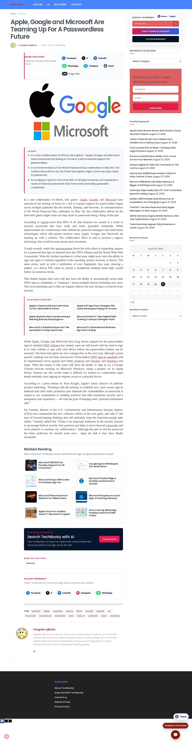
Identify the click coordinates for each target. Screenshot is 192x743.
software (93, 615)
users (104, 615)
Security (22, 13)
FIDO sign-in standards (104, 357)
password (60, 615)
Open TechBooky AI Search (156, 31)
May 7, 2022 (47, 45)
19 (148, 284)
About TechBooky (64, 688)
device (69, 611)
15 (170, 277)
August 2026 (155, 248)
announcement (64, 248)
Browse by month (139, 309)
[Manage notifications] (6, 736)
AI (48, 4)
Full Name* (155, 89)
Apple (47, 611)
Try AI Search (109, 539)
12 (148, 277)
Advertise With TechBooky (68, 692)
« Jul (132, 302)
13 (156, 277)
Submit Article (62, 701)
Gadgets (76, 4)
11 (141, 277)
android (36, 611)
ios (109, 611)
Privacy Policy (62, 706)
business (58, 611)
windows (115, 615)
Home (13, 13)
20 (155, 284)
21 (163, 284)
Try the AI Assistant (156, 39)
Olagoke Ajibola (28, 45)
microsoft (31, 615)
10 (134, 277)
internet (100, 611)
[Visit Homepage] (18, 4)
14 (163, 277)
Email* (155, 98)
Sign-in (81, 615)
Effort (79, 611)
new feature (45, 615)
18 (141, 284)
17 (134, 284)
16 (178, 277)
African (37, 4)
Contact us (60, 697)
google (89, 611)
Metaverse (60, 4)
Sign (71, 615)
